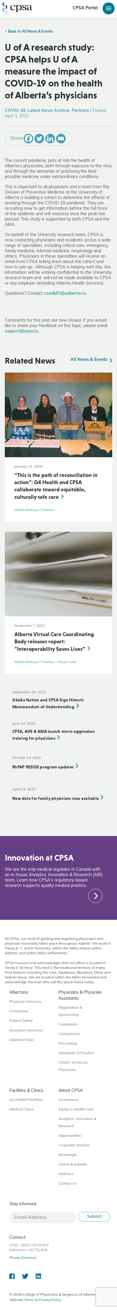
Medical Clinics (21, 1109)
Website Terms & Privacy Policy (35, 1300)
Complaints (18, 1011)
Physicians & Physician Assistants (80, 995)
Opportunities (69, 1136)
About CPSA (70, 1091)
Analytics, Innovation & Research (77, 1122)
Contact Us (67, 1184)
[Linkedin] (50, 138)
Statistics (66, 1174)
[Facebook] (28, 138)
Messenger (67, 1155)
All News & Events (89, 360)
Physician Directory (25, 1002)
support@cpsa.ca (21, 331)
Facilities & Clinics (26, 1091)
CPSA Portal (85, 8)
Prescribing (67, 1043)
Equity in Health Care (75, 1109)
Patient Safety (21, 1021)
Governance (68, 1100)
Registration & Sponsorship (70, 1011)
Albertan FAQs (21, 1040)
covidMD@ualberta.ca (65, 293)
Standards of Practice (76, 1053)
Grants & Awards (72, 1164)
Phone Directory (22, 1258)
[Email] (61, 138)
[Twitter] (39, 138)
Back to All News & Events (30, 32)
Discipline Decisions (26, 1030)
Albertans (18, 992)
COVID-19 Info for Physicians (73, 1066)
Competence (69, 1034)
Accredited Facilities (26, 1100)
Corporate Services (74, 1145)
